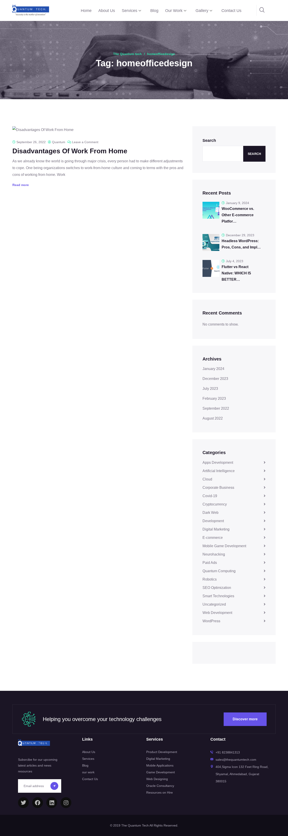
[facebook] (37, 802)
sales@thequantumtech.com (236, 759)
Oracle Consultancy (160, 786)
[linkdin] (51, 802)
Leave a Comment (85, 142)
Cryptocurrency (214, 504)
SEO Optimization (216, 588)
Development (213, 521)
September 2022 (215, 408)
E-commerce (212, 538)
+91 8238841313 (228, 752)
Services (129, 10)
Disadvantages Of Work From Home (69, 151)
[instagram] (66, 802)
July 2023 (210, 388)
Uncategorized (214, 604)
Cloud (207, 479)
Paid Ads (209, 563)
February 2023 (214, 398)
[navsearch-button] (262, 10)
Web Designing (157, 779)
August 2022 (212, 418)
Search (209, 140)
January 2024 (213, 369)
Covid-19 (209, 496)
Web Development (217, 613)
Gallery (202, 10)
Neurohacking (213, 554)
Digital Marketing (216, 529)
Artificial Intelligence (218, 471)
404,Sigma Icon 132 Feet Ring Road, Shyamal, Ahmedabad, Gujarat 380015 (242, 774)
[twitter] (23, 802)
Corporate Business (218, 487)
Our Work (173, 10)
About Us (106, 10)
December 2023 (215, 379)
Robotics (209, 579)
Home (86, 10)
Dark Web (210, 512)
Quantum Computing (219, 571)
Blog (154, 10)
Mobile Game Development (224, 546)
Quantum (58, 142)
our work (88, 772)
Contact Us (231, 10)
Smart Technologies (218, 596)
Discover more (245, 719)
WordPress (211, 621)
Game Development (160, 772)
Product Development (161, 752)
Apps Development (217, 462)
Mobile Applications (159, 765)
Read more (20, 185)
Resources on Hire (159, 792)
